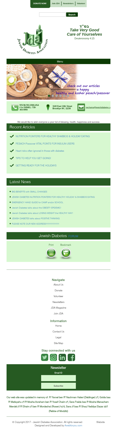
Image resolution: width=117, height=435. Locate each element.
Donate (58, 290)
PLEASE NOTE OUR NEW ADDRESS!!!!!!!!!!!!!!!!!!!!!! (35, 221)
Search (72, 14)
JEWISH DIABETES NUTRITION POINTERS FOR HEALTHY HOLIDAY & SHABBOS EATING (53, 194)
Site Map (58, 343)
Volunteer (81, 3)
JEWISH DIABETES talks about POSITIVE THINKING (36, 216)
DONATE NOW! (39, 3)
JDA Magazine (58, 307)
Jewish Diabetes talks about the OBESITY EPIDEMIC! (36, 205)
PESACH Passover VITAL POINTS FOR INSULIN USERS (45, 143)
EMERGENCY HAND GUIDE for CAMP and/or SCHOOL (37, 200)
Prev (10, 82)
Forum (73, 236)
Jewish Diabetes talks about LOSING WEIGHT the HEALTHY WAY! (42, 210)
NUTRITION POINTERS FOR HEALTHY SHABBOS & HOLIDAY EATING (53, 136)
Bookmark (65, 244)
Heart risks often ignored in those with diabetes (40, 150)
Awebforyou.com (73, 425)
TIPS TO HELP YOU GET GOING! (33, 158)
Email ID (58, 373)
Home (58, 325)
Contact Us (58, 331)
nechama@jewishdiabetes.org (99, 107)
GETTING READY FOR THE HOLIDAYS (36, 165)
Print (51, 244)
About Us (58, 284)
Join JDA (56, 3)
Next (106, 82)
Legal (58, 337)
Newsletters (68, 3)
